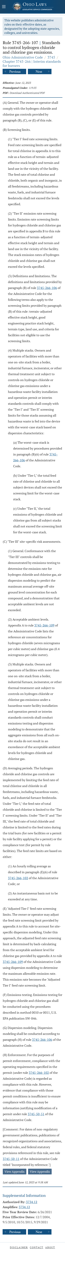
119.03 (32, 87)
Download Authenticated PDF (27, 93)
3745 (51, 57)
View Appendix (15, 1172)
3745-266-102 (18, 878)
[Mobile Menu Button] (4, 7)
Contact (36, 1247)
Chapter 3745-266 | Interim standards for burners (32, 63)
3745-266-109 (44, 625)
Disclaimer (19, 1247)
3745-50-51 (36, 1114)
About (50, 1247)
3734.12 (31, 1202)
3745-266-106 (47, 288)
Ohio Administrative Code (23, 57)
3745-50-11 (11, 1159)
